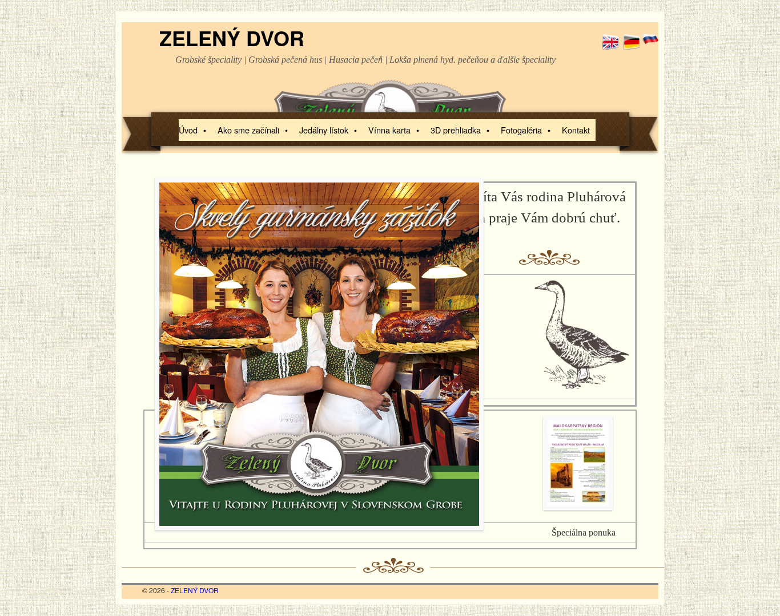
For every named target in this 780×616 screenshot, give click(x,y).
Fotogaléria (525, 130)
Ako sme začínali (253, 130)
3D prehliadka (460, 130)
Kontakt (576, 130)
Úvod (192, 130)
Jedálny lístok (328, 130)
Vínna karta (393, 130)
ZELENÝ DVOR (231, 37)
